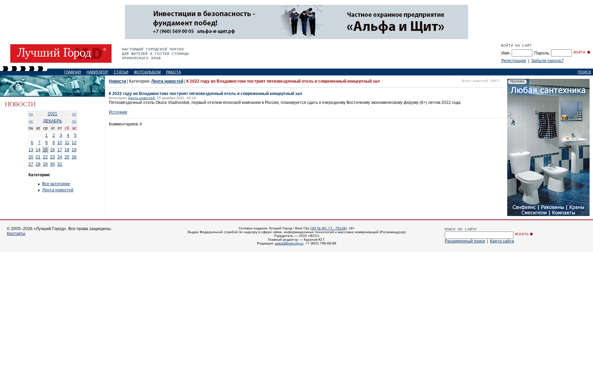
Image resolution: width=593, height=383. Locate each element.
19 (74, 149)
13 (30, 149)
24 (59, 157)
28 (38, 164)
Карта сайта (502, 241)
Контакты (16, 233)
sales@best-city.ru (289, 243)
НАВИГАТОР (97, 72)
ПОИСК (584, 72)
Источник (118, 112)
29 (45, 164)
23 (52, 157)
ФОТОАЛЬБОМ (147, 72)
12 (74, 142)
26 (74, 157)
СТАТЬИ (121, 72)
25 (67, 157)
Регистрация (513, 60)
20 (30, 157)
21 (38, 157)
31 (59, 164)
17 (59, 149)
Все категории (56, 183)
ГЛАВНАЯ (72, 72)
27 (30, 164)
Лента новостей (57, 190)
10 (59, 142)
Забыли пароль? (547, 60)
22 (45, 157)
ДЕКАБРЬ (52, 121)
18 (67, 149)
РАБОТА (173, 72)
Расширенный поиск (465, 241)
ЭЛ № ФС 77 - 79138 (328, 228)
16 (52, 149)
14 (38, 149)
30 (52, 164)
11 (67, 142)
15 (45, 149)
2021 (52, 113)
